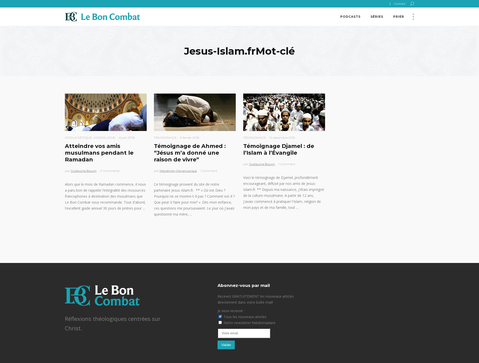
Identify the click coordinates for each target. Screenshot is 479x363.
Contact (400, 3)
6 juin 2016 (126, 137)
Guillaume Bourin (84, 171)
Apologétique (78, 137)
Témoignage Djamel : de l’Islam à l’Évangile (278, 149)
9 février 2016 (189, 137)
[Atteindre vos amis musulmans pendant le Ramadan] (106, 112)
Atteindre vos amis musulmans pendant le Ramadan (99, 153)
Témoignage (165, 137)
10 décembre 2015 (282, 137)
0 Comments (110, 171)
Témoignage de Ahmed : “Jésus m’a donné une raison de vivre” (190, 153)
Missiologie (105, 137)
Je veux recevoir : (231, 310)
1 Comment (208, 171)
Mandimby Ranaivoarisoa (178, 171)
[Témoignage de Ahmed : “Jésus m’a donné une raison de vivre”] (195, 112)
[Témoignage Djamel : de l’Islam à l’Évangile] (284, 112)
